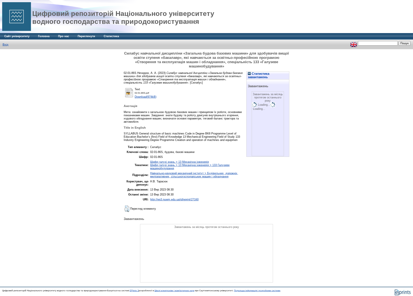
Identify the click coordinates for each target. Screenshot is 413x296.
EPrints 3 (134, 290)
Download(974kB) (145, 96)
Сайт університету (16, 36)
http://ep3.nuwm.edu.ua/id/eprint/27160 (174, 199)
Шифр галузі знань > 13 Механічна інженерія (179, 161)
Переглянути (86, 36)
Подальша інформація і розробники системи (257, 290)
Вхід (5, 44)
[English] (353, 43)
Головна (43, 36)
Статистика (111, 36)
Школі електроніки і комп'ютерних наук (174, 290)
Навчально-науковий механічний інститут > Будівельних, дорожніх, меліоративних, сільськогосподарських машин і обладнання (194, 175)
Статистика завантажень (258, 75)
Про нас (63, 36)
